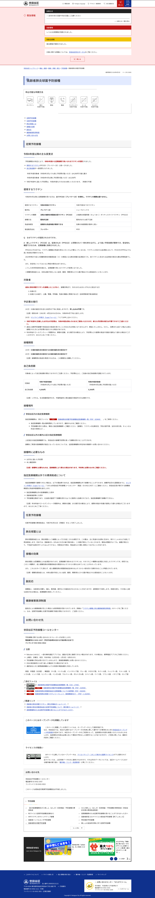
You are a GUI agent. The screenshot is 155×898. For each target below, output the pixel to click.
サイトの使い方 (48, 874)
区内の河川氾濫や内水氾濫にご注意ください (65, 16)
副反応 (29, 129)
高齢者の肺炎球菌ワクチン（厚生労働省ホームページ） (47, 704)
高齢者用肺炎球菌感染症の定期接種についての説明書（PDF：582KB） (60, 691)
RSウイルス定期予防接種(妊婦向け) (41, 813)
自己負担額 (31, 168)
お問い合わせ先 (32, 135)
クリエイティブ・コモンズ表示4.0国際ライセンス (95, 754)
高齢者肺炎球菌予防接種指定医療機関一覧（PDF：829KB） (79, 419)
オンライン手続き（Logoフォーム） (44, 317)
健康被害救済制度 (33, 132)
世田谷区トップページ (31, 68)
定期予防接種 (31, 118)
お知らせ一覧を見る (123, 21)
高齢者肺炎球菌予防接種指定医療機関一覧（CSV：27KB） (59, 685)
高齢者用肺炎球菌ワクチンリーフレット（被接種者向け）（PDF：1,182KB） (63, 694)
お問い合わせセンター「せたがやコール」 (112, 882)
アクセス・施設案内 (95, 3)
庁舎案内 (63, 886)
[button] (66, 4)
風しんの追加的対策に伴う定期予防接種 (95, 823)
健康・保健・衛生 (54, 68)
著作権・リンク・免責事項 (69, 762)
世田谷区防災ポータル (77, 52)
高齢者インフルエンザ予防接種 (39, 820)
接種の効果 (31, 126)
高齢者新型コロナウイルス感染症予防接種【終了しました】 (103, 817)
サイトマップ (102, 874)
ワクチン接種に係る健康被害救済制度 (97, 608)
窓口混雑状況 (110, 3)
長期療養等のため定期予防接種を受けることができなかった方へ (50, 710)
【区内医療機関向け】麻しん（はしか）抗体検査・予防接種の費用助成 (51, 809)
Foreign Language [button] (80, 3)
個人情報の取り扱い (64, 874)
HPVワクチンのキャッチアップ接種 (41, 817)
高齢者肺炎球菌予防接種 (37, 823)
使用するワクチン (33, 165)
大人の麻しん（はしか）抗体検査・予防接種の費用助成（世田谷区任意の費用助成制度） (104, 809)
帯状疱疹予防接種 (87, 820)
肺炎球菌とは (31, 124)
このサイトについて (32, 874)
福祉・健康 (43, 68)
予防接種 (64, 68)
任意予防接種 (31, 121)
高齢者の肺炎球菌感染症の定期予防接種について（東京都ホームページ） (53, 707)
